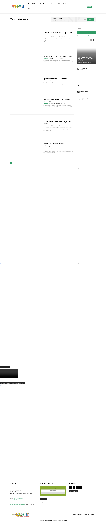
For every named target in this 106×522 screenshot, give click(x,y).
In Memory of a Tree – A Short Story (57, 56)
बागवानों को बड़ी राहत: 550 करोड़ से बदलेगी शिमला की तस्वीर (82, 69)
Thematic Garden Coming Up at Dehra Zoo (58, 33)
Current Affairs (46, 36)
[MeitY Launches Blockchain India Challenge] (26, 147)
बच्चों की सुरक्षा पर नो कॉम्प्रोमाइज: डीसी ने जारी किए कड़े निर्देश (82, 99)
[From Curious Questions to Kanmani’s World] (93, 76)
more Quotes (71, 493)
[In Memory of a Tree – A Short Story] (26, 59)
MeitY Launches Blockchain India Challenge (56, 144)
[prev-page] (91, 40)
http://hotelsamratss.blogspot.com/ (17, 504)
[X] (77, 487)
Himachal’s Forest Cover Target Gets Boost (57, 122)
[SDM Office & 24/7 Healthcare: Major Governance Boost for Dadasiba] (86, 51)
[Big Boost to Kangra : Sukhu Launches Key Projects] (26, 103)
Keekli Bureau (54, 58)
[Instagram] (83, 7)
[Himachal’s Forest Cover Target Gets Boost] (26, 125)
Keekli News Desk (56, 36)
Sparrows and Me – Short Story (55, 78)
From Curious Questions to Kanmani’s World (82, 76)
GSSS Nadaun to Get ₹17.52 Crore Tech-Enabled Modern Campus (82, 84)
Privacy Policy (88, 35)
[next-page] (24, 163)
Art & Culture (46, 58)
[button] (51, 12)
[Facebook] (80, 7)
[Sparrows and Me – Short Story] (26, 81)
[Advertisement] (22, 360)
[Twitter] (85, 7)
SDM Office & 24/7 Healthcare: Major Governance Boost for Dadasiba (86, 59)
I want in (85, 32)
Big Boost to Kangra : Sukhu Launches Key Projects (57, 100)
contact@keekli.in (14, 499)
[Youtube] (80, 487)
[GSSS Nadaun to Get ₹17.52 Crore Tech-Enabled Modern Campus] (93, 84)
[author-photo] (52, 36)
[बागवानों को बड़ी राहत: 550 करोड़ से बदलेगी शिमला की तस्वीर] (93, 69)
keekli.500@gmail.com (18, 498)
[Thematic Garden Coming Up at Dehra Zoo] (26, 36)
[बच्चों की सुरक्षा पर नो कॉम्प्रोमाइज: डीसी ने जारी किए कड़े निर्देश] (93, 99)
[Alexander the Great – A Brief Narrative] (93, 92)
